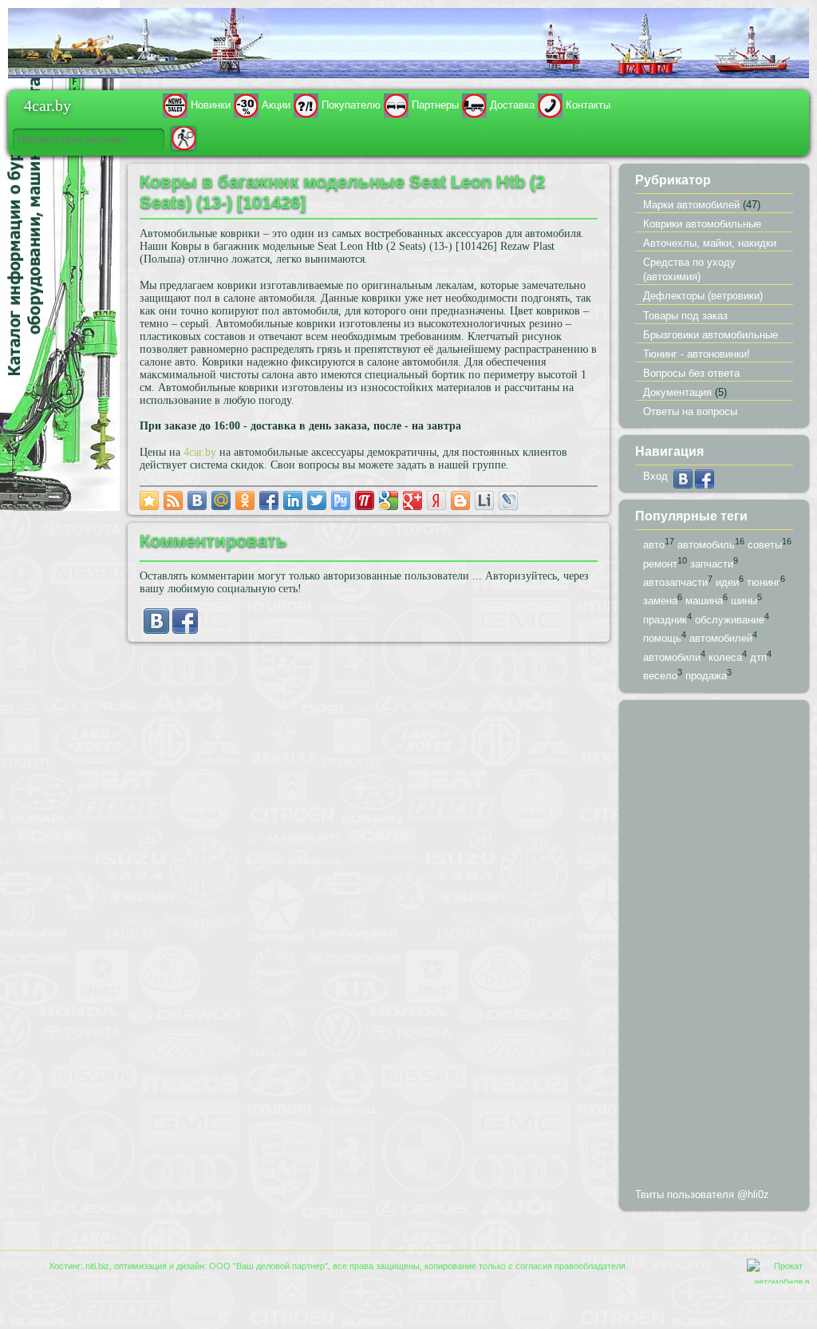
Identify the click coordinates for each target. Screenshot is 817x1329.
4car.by (47, 105)
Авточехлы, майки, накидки (709, 243)
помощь (662, 639)
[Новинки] (175, 105)
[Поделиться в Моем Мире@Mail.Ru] (221, 500)
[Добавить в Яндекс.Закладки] (436, 500)
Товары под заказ (685, 316)
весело (660, 676)
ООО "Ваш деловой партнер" (268, 1266)
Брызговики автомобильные (710, 335)
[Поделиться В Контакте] (197, 500)
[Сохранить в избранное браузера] (149, 500)
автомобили (672, 657)
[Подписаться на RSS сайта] (173, 500)
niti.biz (97, 1266)
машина (704, 601)
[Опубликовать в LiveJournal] (508, 500)
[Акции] (246, 105)
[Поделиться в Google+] (412, 500)
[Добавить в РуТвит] (340, 500)
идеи (727, 582)
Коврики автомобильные (702, 224)
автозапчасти (675, 582)
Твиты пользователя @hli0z (702, 1194)
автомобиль (706, 545)
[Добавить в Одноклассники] (245, 500)
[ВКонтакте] (156, 630)
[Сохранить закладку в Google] (388, 500)
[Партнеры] (396, 105)
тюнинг (763, 582)
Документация (677, 392)
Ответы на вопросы (690, 411)
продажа (706, 676)
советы (765, 545)
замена (660, 601)
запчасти (711, 564)
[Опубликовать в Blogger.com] (460, 500)
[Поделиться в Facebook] (268, 500)
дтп (758, 657)
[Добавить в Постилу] (364, 500)
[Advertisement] (714, 947)
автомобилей (720, 639)
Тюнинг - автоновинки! (696, 354)
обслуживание (729, 620)
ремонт (660, 564)
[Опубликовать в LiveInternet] (484, 500)
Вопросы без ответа (691, 373)
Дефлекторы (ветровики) (703, 296)
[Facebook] (185, 630)
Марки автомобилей (691, 205)
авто (654, 545)
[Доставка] (474, 105)
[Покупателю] (306, 105)
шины (744, 601)
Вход (655, 476)
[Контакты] (550, 105)
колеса (725, 657)
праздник (665, 620)
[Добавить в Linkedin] (292, 500)
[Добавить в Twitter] (316, 500)
